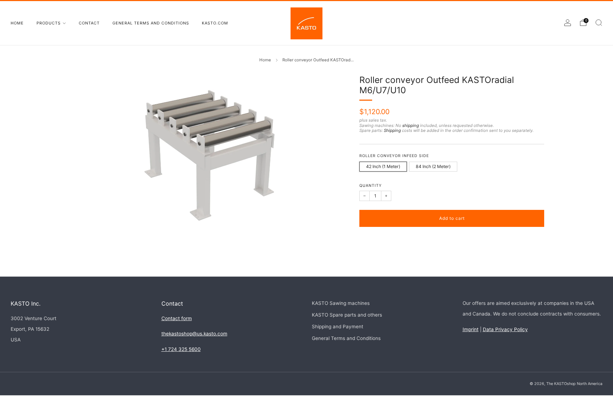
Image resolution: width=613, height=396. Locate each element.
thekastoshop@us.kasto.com (194, 333)
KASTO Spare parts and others (347, 315)
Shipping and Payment (337, 326)
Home (17, 23)
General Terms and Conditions (150, 23)
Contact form (176, 318)
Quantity (370, 185)
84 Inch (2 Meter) (433, 166)
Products (49, 23)
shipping (410, 125)
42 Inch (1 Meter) (383, 166)
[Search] (598, 22)
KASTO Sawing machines (341, 303)
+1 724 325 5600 (181, 349)
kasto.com (215, 23)
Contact (89, 23)
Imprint (471, 329)
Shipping (392, 130)
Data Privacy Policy (505, 329)
